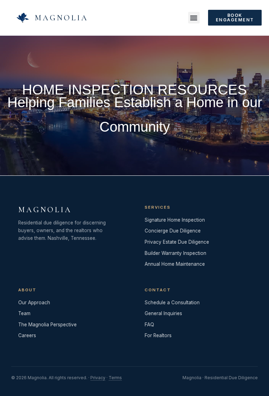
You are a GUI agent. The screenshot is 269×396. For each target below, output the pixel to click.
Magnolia (61, 17)
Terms (115, 377)
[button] (194, 17)
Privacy (97, 377)
